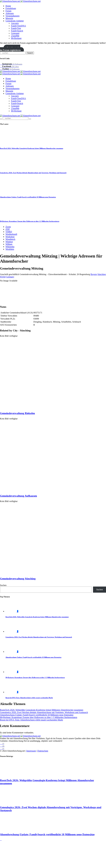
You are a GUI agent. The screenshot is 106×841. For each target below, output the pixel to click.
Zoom (8, 227)
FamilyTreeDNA (18, 26)
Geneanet (15, 33)
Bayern (94, 274)
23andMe (15, 36)
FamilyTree (16, 28)
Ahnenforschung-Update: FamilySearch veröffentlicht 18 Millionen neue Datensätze (28, 197)
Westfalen (10, 249)
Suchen (3, 585)
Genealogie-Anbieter (15, 21)
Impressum (31, 751)
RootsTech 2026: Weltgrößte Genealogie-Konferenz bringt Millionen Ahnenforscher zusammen (31, 148)
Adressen (10, 13)
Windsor (9, 241)
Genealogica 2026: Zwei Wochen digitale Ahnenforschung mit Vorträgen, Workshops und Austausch (33, 173)
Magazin (9, 18)
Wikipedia (10, 246)
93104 (3, 277)
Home (8, 6)
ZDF (8, 229)
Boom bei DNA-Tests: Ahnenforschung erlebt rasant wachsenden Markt (29, 697)
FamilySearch (17, 31)
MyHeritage (16, 38)
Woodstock (10, 239)
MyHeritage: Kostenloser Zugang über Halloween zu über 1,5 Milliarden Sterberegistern (29, 221)
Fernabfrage (11, 8)
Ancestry (15, 23)
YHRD (9, 232)
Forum (8, 11)
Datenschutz (42, 751)
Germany (10, 277)
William (9, 244)
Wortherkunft (11, 234)
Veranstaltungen (12, 16)
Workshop (10, 237)
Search (30, 53)
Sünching (101, 274)
